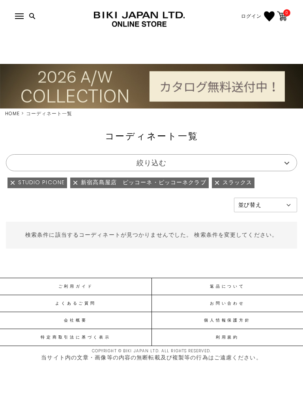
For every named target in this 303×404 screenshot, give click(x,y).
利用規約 (227, 337)
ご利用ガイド (76, 286)
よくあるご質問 (75, 303)
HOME (12, 113)
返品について (227, 286)
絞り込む (151, 163)
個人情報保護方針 (227, 320)
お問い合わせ (227, 303)
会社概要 (75, 320)
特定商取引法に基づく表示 (75, 337)
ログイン (251, 16)
